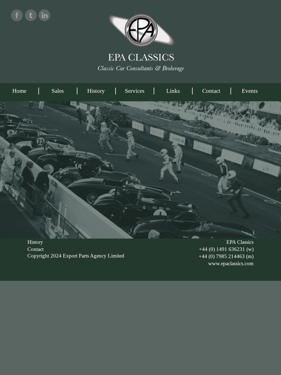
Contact (211, 91)
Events (250, 91)
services (134, 91)
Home (19, 91)
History (96, 91)
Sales (58, 91)
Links (173, 91)
